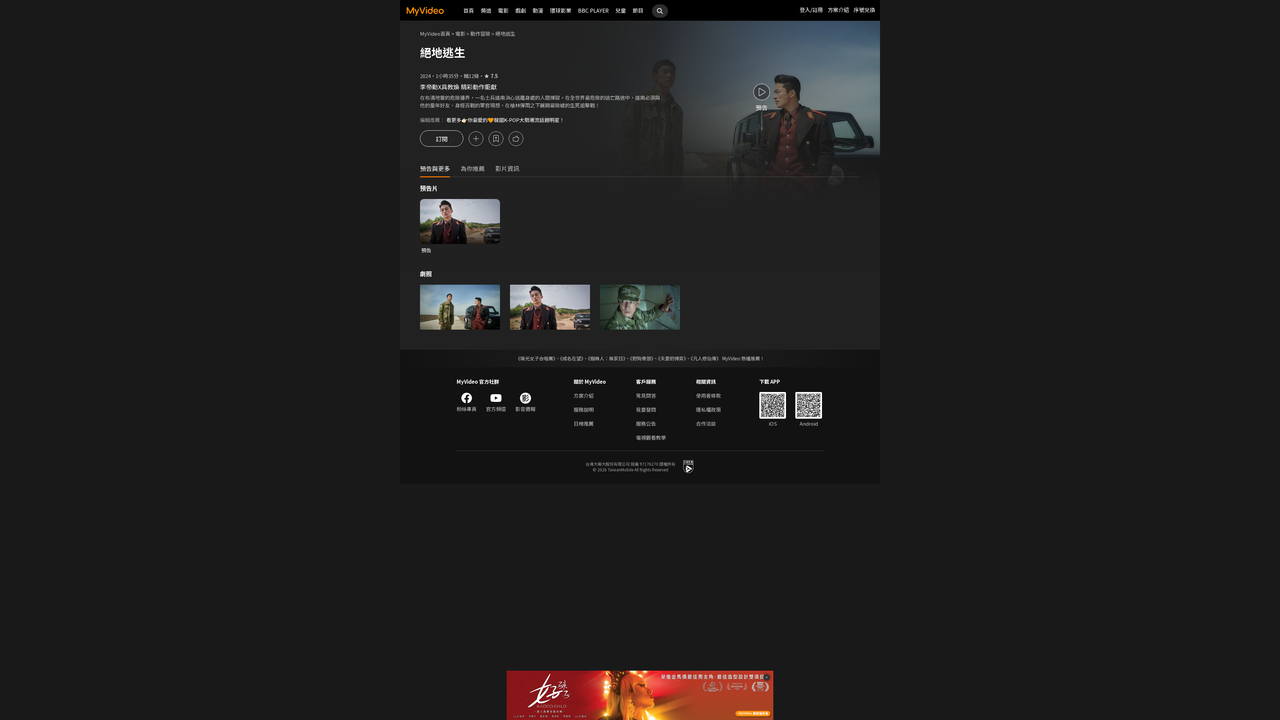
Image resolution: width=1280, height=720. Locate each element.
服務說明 (584, 409)
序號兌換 (864, 10)
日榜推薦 (584, 423)
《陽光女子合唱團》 (535, 358)
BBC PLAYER (593, 10)
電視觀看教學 (651, 437)
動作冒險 (480, 33)
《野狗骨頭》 (641, 358)
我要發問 (646, 409)
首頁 (468, 10)
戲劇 (520, 10)
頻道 (486, 10)
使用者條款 (708, 395)
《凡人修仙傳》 (706, 358)
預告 (426, 250)
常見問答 (646, 395)
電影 (503, 10)
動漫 (538, 10)
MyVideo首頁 (435, 33)
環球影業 (560, 10)
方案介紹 (838, 10)
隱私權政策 (708, 409)
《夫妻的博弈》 (672, 358)
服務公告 (646, 423)
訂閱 (442, 138)
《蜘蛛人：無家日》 (606, 358)
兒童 (620, 10)
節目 (638, 10)
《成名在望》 (571, 358)
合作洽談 (706, 423)
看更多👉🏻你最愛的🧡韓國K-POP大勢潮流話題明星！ (505, 119)
